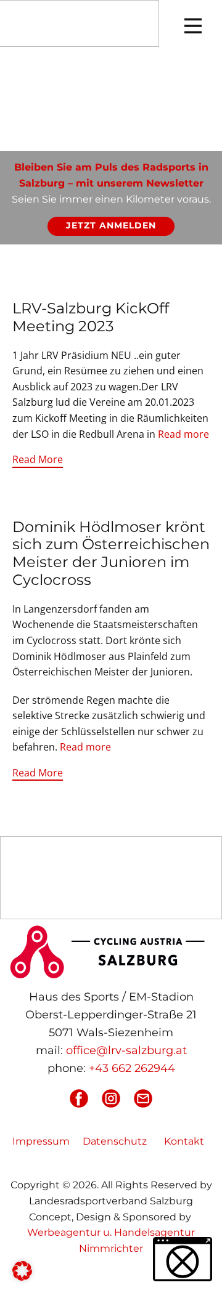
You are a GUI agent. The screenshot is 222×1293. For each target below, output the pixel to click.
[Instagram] (111, 1098)
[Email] (143, 1098)
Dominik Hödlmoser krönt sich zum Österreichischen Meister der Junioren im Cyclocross (111, 553)
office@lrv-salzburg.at (126, 1050)
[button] (22, 1271)
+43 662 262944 (132, 1068)
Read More (37, 459)
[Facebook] (79, 1098)
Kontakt (184, 1141)
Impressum (41, 1141)
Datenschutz (115, 1141)
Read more (183, 434)
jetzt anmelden (111, 225)
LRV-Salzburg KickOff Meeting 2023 (90, 317)
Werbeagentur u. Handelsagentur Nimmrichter (111, 1240)
